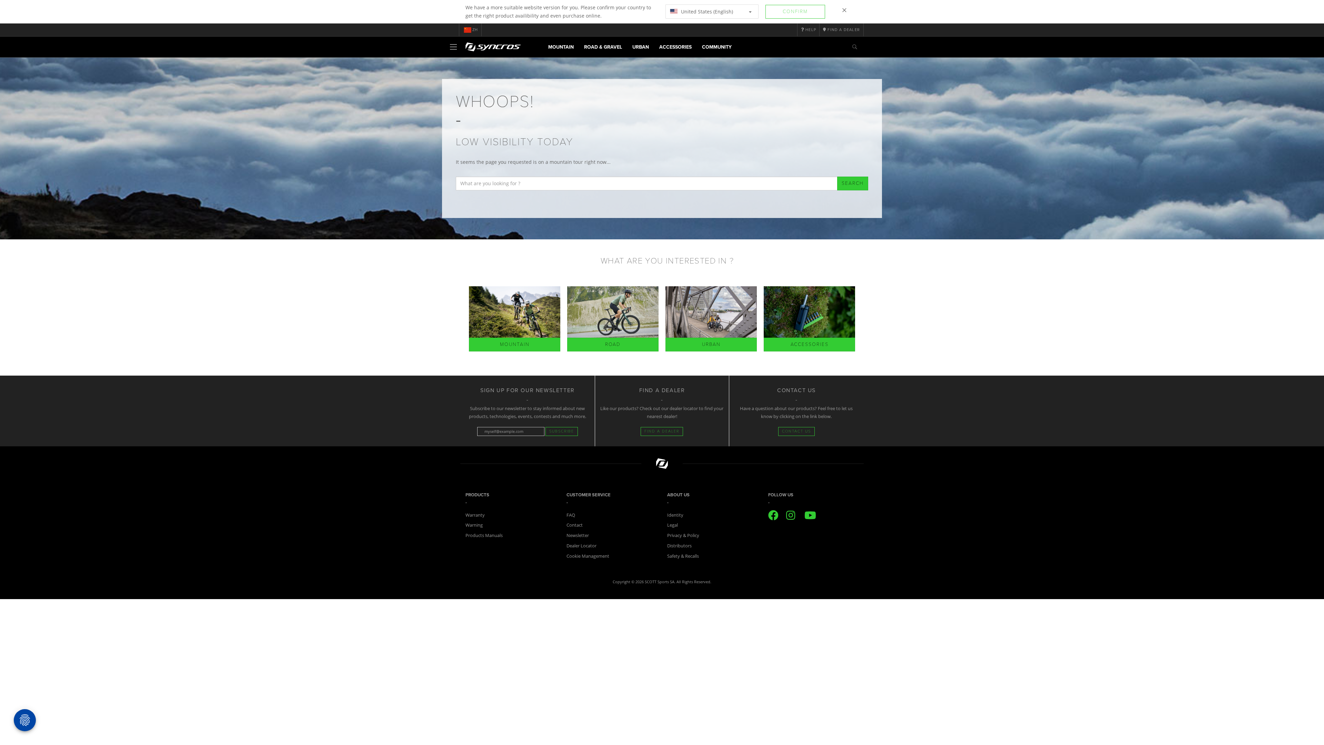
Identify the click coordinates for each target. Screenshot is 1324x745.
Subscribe (561, 431)
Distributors (679, 546)
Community (717, 47)
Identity (675, 515)
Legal (672, 525)
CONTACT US (796, 431)
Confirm (795, 11)
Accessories (675, 47)
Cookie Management (587, 556)
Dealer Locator (581, 546)
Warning (474, 525)
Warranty (475, 515)
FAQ (570, 515)
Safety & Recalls (683, 556)
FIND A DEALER (661, 431)
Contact (574, 525)
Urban (640, 47)
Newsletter (577, 535)
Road (613, 344)
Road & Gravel (603, 47)
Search (853, 183)
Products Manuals (484, 535)
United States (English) (706, 11)
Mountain (561, 47)
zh (475, 30)
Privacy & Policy (683, 535)
